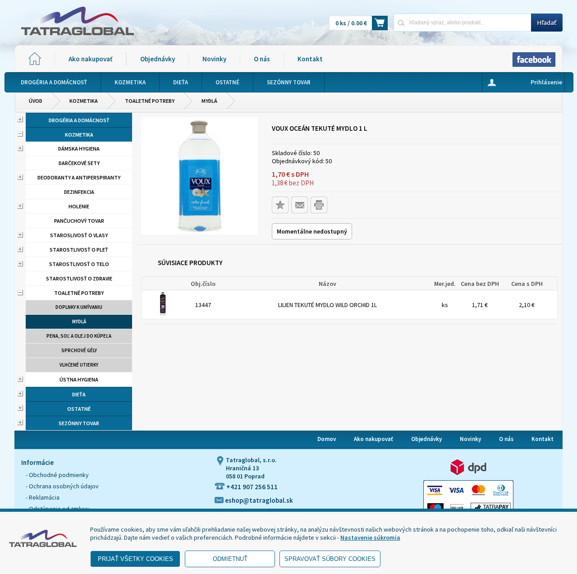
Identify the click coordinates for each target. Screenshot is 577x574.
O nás (262, 59)
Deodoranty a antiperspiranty (78, 177)
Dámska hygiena (79, 148)
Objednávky (157, 59)
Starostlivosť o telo (79, 264)
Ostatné (79, 408)
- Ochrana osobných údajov (62, 486)
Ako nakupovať (90, 59)
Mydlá (209, 100)
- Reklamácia (43, 497)
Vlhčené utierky (79, 365)
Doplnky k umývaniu (78, 307)
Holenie (79, 206)
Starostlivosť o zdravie (79, 278)
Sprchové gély (79, 350)
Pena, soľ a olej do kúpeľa (78, 336)
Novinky (214, 59)
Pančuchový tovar (79, 220)
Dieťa (79, 394)
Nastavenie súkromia (370, 537)
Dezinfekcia (79, 191)
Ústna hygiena (79, 379)
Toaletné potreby (149, 100)
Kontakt (310, 59)
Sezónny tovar (79, 423)
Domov (326, 439)
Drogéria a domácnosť (79, 120)
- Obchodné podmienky (57, 475)
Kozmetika (83, 100)
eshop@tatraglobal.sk (258, 500)
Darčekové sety (79, 163)
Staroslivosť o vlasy (79, 235)
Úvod (35, 100)
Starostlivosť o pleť (79, 249)
